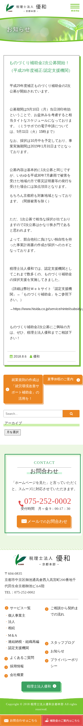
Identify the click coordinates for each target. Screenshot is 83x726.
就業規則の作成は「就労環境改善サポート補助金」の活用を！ (25, 389)
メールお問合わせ (47, 521)
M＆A (12, 635)
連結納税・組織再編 (23, 642)
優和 (36, 356)
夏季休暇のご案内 (60, 379)
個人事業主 (16, 615)
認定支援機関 (18, 648)
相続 (11, 628)
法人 (11, 622)
